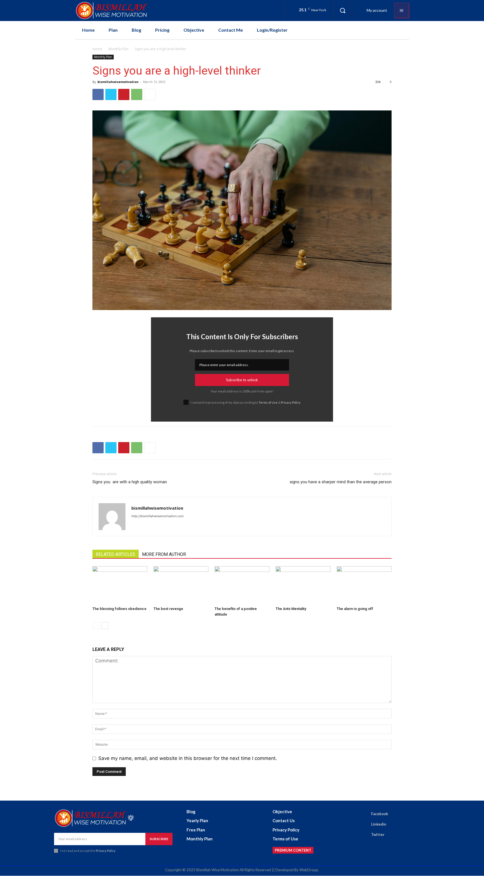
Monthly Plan (118, 49)
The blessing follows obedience (119, 609)
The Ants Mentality (291, 609)
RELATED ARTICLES (115, 554)
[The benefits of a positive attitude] (242, 585)
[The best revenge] (180, 585)
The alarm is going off (355, 609)
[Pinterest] (123, 94)
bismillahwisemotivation (118, 82)
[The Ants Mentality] (303, 585)
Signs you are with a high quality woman (129, 481)
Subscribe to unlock (242, 380)
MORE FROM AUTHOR (164, 554)
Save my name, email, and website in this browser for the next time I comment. (187, 758)
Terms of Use (268, 402)
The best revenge (168, 609)
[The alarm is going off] (364, 585)
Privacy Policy (291, 402)
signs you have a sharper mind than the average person (341, 481)
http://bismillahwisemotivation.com (157, 516)
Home (97, 49)
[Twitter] (111, 94)
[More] (150, 94)
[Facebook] (98, 94)
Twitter (378, 834)
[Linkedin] (363, 824)
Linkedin (378, 824)
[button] (343, 10)
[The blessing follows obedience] (119, 585)
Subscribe (159, 839)
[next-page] (104, 625)
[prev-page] (95, 625)
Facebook (379, 814)
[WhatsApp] (136, 94)
